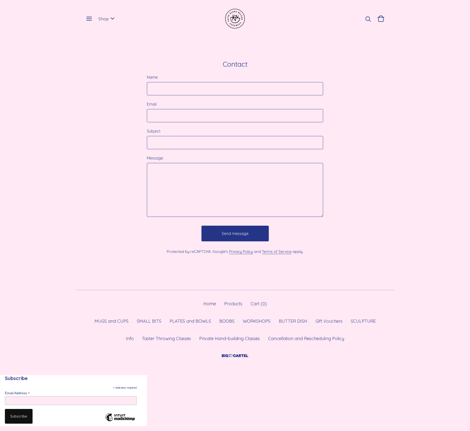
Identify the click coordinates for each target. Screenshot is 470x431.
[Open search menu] (368, 18)
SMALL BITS (149, 321)
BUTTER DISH (293, 321)
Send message (235, 233)
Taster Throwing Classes (166, 338)
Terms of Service (277, 251)
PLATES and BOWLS (190, 321)
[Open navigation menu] (89, 18)
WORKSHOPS (256, 321)
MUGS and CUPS (111, 321)
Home (209, 304)
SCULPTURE (363, 321)
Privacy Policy (241, 251)
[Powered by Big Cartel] (235, 355)
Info (130, 338)
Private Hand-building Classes (229, 338)
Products (233, 304)
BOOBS (227, 321)
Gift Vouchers (329, 321)
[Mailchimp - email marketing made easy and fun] (120, 421)
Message (155, 158)
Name (152, 77)
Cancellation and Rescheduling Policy (306, 338)
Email (151, 104)
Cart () (259, 304)
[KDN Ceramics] (235, 18)
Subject (154, 131)
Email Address (17, 393)
